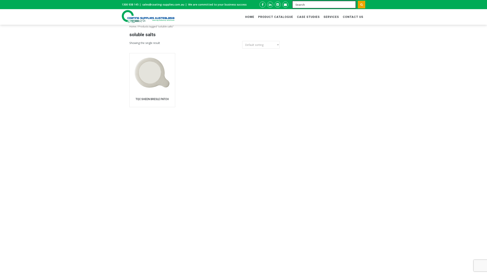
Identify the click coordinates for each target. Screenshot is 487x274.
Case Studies (308, 17)
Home (249, 17)
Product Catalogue (275, 17)
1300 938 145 (130, 4)
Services (331, 17)
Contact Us (353, 17)
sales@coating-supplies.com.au (163, 4)
